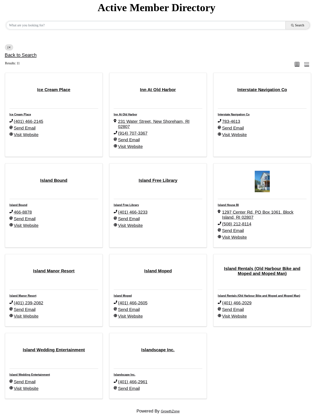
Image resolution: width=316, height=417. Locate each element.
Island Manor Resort (22, 295)
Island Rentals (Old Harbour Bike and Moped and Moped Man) (259, 295)
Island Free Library (126, 205)
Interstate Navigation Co (234, 114)
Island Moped (123, 295)
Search (299, 25)
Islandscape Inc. (124, 374)
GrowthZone (170, 411)
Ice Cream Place (20, 114)
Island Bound (18, 205)
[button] (297, 64)
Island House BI (228, 205)
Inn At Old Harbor (125, 114)
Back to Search (21, 55)
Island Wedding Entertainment (29, 374)
